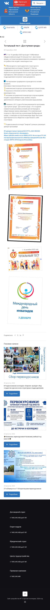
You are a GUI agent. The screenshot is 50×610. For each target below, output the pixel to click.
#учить (6, 133)
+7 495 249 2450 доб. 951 (18, 518)
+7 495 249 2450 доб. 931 (18, 532)
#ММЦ (26, 135)
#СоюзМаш (28, 140)
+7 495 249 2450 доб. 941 (18, 547)
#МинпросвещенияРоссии (33, 137)
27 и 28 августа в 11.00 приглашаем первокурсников (22, 489)
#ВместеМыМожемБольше (13, 135)
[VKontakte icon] (25, 602)
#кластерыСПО (38, 135)
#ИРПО (12, 140)
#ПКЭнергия (19, 140)
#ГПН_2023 (30, 131)
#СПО (30, 135)
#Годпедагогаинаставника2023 (15, 131)
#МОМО (37, 131)
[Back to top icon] (25, 594)
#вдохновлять (14, 133)
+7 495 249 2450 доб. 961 (18, 562)
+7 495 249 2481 (15, 576)
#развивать (24, 133)
